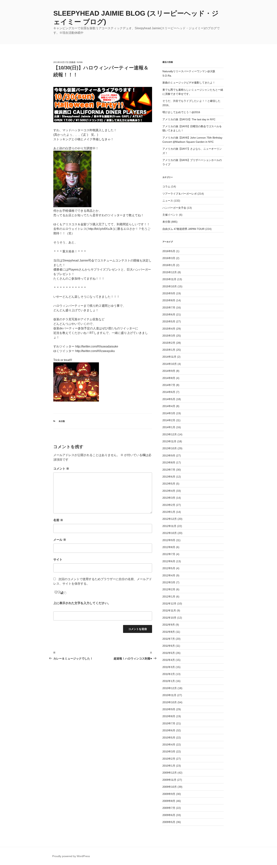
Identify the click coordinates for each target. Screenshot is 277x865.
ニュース (167, 200)
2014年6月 (168, 391)
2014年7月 (168, 384)
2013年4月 (168, 490)
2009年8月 (168, 800)
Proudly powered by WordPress (71, 856)
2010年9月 (168, 709)
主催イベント (170, 214)
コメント (61, 468)
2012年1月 (168, 596)
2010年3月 (168, 751)
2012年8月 (168, 547)
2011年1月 (168, 680)
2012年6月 (168, 561)
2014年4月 (168, 406)
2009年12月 (169, 772)
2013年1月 (168, 511)
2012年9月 (168, 540)
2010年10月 (169, 702)
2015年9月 (168, 293)
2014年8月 (168, 378)
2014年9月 (168, 370)
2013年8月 (168, 462)
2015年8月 (168, 300)
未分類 (62, 421)
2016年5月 (168, 251)
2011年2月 (168, 674)
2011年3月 (168, 667)
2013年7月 (168, 469)
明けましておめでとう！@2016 (181, 112)
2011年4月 (168, 659)
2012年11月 (169, 526)
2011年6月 (168, 645)
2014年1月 (168, 427)
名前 (58, 520)
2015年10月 (169, 286)
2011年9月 (168, 624)
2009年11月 (169, 779)
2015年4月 (168, 328)
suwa (80, 62)
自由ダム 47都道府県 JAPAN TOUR (183, 228)
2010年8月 (168, 716)
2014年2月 (168, 420)
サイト (57, 559)
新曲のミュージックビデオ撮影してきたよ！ (188, 82)
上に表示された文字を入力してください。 (82, 603)
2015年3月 (168, 335)
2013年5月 (168, 483)
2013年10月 (169, 448)
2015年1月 (168, 349)
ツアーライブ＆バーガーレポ (179, 193)
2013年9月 (168, 455)
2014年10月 (169, 363)
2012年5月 (168, 568)
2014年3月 (168, 413)
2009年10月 (169, 786)
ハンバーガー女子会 (174, 207)
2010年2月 (168, 758)
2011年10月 (169, 617)
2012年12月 (169, 518)
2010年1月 (168, 765)
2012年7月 (168, 554)
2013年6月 (168, 476)
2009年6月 (168, 815)
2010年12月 (169, 688)
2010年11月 (169, 695)
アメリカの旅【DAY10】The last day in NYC (188, 119)
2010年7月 (168, 723)
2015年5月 (168, 321)
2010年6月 (168, 730)
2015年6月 (168, 314)
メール (59, 539)
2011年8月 (168, 631)
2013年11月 (169, 441)
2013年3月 (168, 497)
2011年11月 (169, 610)
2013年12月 (169, 434)
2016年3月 (168, 258)
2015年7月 (168, 307)
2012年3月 (168, 582)
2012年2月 (168, 589)
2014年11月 (169, 356)
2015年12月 (169, 272)
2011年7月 (168, 638)
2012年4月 (168, 575)
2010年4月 (168, 744)
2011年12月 (169, 603)
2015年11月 (169, 279)
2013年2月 (168, 504)
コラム (166, 186)
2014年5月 (168, 399)
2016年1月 (168, 265)
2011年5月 (168, 652)
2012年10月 (169, 532)
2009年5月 (168, 822)
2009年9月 (168, 793)
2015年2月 (168, 342)
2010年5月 (168, 737)
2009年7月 (168, 807)
